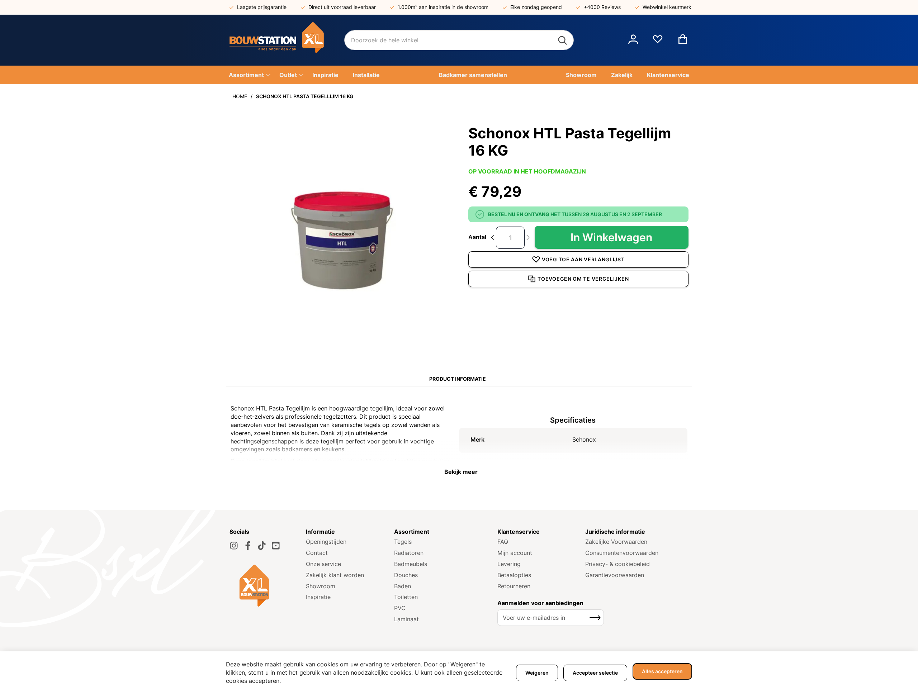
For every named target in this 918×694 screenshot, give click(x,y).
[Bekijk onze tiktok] (261, 546)
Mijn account (514, 552)
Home (239, 96)
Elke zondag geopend (536, 7)
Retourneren (513, 586)
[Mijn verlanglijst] (658, 42)
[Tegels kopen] (287, 40)
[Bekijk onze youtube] (275, 546)
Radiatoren (408, 552)
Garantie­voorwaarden (614, 575)
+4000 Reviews (602, 7)
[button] (633, 40)
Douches (406, 575)
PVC (400, 608)
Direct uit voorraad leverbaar (342, 7)
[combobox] (459, 40)
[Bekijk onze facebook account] (247, 546)
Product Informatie (457, 379)
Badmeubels (410, 563)
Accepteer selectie (595, 673)
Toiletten (406, 596)
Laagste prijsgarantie (262, 7)
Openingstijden (326, 541)
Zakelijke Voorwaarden (616, 541)
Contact (317, 552)
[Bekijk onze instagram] (234, 546)
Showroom (320, 586)
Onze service (323, 563)
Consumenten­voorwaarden (621, 552)
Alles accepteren (662, 671)
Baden (402, 586)
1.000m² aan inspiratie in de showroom (443, 7)
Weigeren (537, 673)
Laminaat (406, 619)
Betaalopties (514, 575)
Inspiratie (318, 596)
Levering (509, 563)
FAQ (502, 541)
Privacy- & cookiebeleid (617, 563)
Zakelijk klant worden (335, 575)
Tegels (403, 541)
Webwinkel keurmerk (667, 7)
